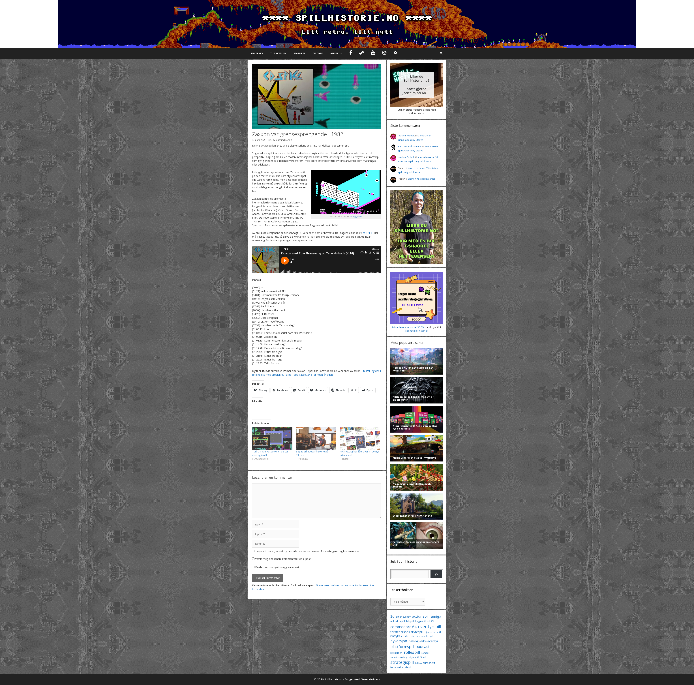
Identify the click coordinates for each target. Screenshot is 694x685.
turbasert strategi (400, 667)
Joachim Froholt (284, 139)
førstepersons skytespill (406, 632)
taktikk (418, 663)
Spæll (423, 657)
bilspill (410, 621)
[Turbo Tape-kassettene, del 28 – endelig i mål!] (272, 438)
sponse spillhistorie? (416, 330)
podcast (422, 646)
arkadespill (397, 621)
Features (299, 53)
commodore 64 (403, 626)
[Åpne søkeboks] (441, 53)
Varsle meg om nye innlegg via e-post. (277, 567)
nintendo (415, 636)
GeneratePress (370, 679)
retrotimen (396, 652)
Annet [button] (334, 53)
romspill (425, 652)
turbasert (429, 663)
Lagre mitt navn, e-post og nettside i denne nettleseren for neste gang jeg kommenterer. (308, 551)
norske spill (427, 636)
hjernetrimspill (433, 632)
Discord (317, 53)
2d (392, 616)
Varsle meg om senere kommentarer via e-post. (283, 559)
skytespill (414, 657)
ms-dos (405, 636)
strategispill (402, 662)
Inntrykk (257, 53)
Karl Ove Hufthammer (410, 146)
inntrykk (395, 636)
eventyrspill (429, 626)
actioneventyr (403, 616)
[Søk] (436, 574)
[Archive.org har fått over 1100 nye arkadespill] (360, 438)
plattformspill (402, 646)
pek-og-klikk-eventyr (423, 641)
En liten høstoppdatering (421, 178)
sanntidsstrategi (398, 657)
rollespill (412, 652)
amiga (436, 616)
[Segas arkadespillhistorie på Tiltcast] (316, 438)
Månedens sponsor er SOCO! (408, 327)
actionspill (420, 616)
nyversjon (398, 640)
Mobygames (356, 216)
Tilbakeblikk (278, 53)
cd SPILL (368, 233)
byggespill (420, 621)
